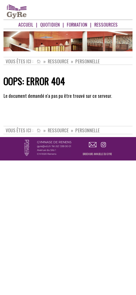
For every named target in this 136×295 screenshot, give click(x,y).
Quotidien (50, 24)
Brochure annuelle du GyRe (97, 154)
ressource (58, 61)
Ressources (106, 24)
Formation (77, 24)
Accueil (25, 24)
